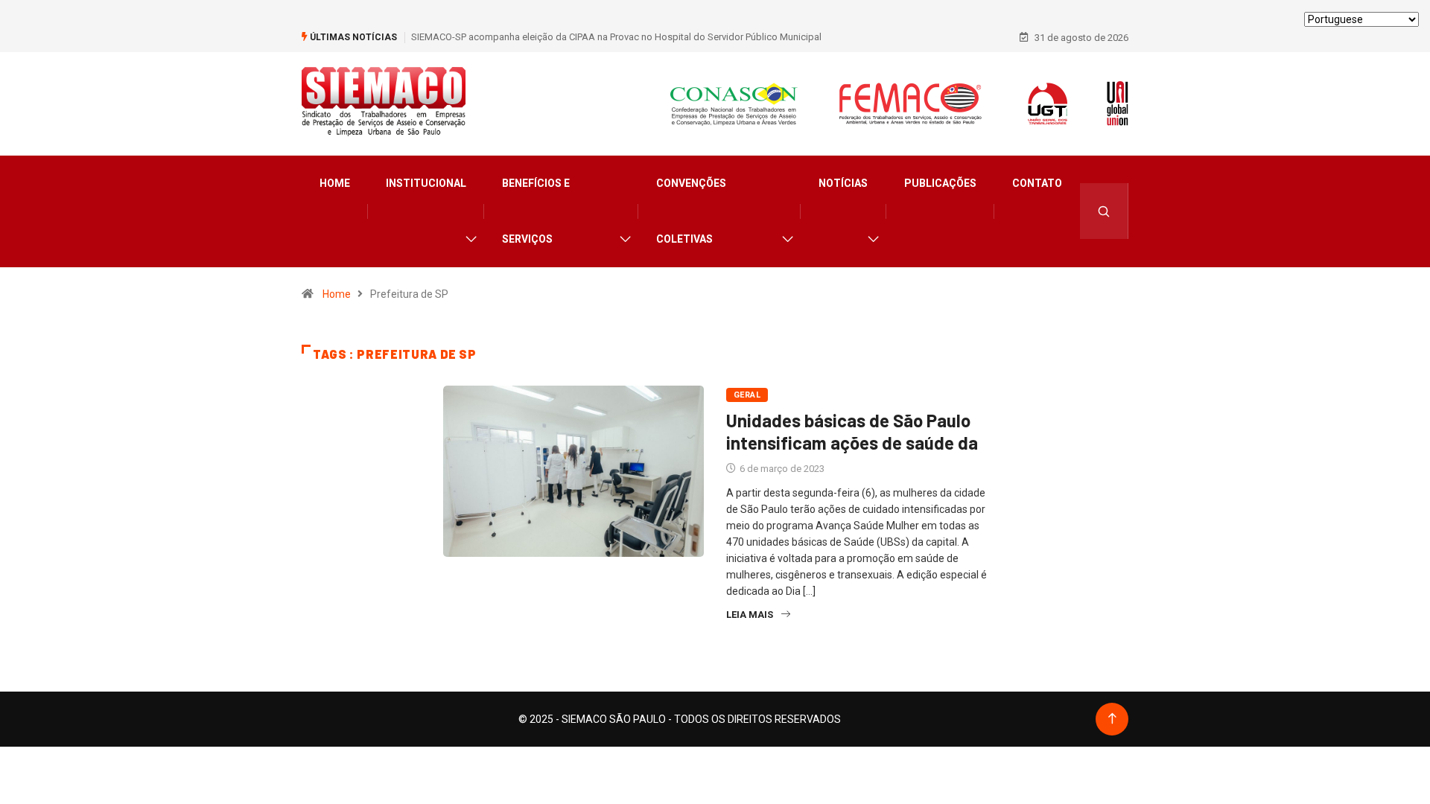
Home (335, 183)
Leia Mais (749, 614)
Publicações (940, 183)
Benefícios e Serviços (536, 211)
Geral (747, 395)
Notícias (843, 183)
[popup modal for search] (1104, 211)
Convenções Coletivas (691, 211)
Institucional (426, 183)
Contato (1037, 183)
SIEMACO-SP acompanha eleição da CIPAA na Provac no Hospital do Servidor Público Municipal (616, 36)
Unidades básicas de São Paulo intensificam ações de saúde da (852, 431)
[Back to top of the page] (1112, 718)
